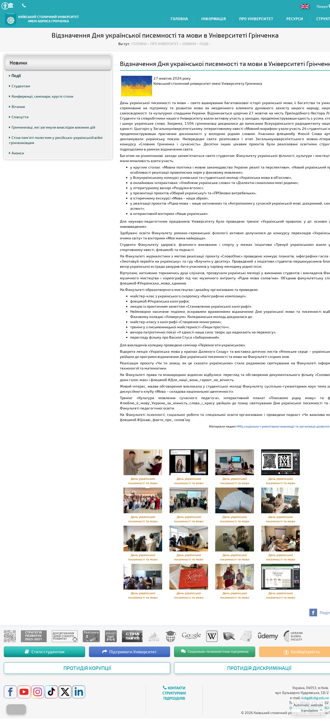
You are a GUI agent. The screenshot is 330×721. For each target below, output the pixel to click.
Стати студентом (47, 651)
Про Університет (256, 18)
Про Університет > (165, 44)
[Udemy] (267, 636)
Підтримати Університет (132, 651)
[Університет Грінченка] (10, 636)
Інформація (213, 18)
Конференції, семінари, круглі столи (42, 96)
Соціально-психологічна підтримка (218, 651)
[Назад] (11, 709)
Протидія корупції (87, 668)
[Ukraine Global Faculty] (293, 636)
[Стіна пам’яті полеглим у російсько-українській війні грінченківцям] (132, 636)
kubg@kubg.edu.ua (315, 698)
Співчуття (20, 117)
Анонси (18, 153)
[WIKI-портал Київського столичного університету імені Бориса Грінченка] (212, 636)
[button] (5, 5)
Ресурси (294, 18)
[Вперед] (21, 709)
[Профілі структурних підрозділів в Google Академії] (191, 636)
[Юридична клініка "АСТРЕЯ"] (154, 636)
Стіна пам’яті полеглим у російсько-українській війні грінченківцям (56, 140)
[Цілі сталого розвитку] (65, 636)
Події (16, 75)
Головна (179, 18)
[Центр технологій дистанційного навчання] (171, 636)
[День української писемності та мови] (142, 462)
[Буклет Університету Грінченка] (111, 636)
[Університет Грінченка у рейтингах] (91, 636)
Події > (205, 44)
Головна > (140, 44)
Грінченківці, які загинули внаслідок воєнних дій (53, 127)
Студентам (21, 86)
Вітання (18, 106)
